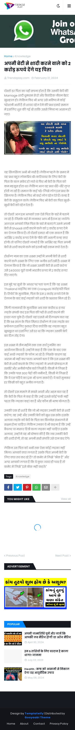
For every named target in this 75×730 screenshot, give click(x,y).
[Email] (46, 487)
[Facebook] (8, 487)
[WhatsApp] (36, 487)
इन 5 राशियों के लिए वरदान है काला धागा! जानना (46, 653)
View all (66, 499)
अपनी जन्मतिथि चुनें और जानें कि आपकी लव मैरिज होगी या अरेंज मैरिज (47, 635)
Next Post (62, 556)
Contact (39, 724)
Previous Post (15, 556)
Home (8, 56)
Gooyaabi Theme (37, 717)
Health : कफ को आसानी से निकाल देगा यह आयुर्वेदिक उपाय (46, 671)
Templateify (34, 713)
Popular (13, 624)
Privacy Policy (59, 724)
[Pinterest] (27, 487)
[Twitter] (18, 487)
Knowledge (23, 56)
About (24, 724)
